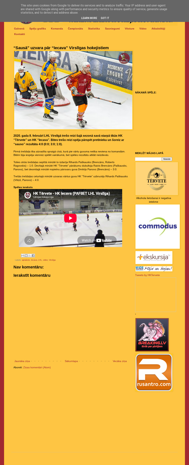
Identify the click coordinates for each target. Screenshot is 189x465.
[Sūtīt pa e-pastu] (23, 255)
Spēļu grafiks (37, 28)
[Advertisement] (158, 66)
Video (143, 28)
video (45, 260)
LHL (40, 260)
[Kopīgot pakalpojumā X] (30, 255)
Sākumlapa (71, 361)
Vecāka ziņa (120, 361)
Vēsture (129, 28)
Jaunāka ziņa (22, 361)
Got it (105, 18)
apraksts (26, 260)
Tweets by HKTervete (147, 275)
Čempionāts (75, 28)
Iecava (34, 260)
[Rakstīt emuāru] (26, 255)
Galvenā (19, 28)
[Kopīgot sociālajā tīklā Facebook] (33, 255)
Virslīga (52, 260)
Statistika (94, 28)
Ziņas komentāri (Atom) (37, 367)
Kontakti (19, 34)
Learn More (89, 18)
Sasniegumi (112, 28)
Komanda (57, 28)
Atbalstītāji (158, 28)
